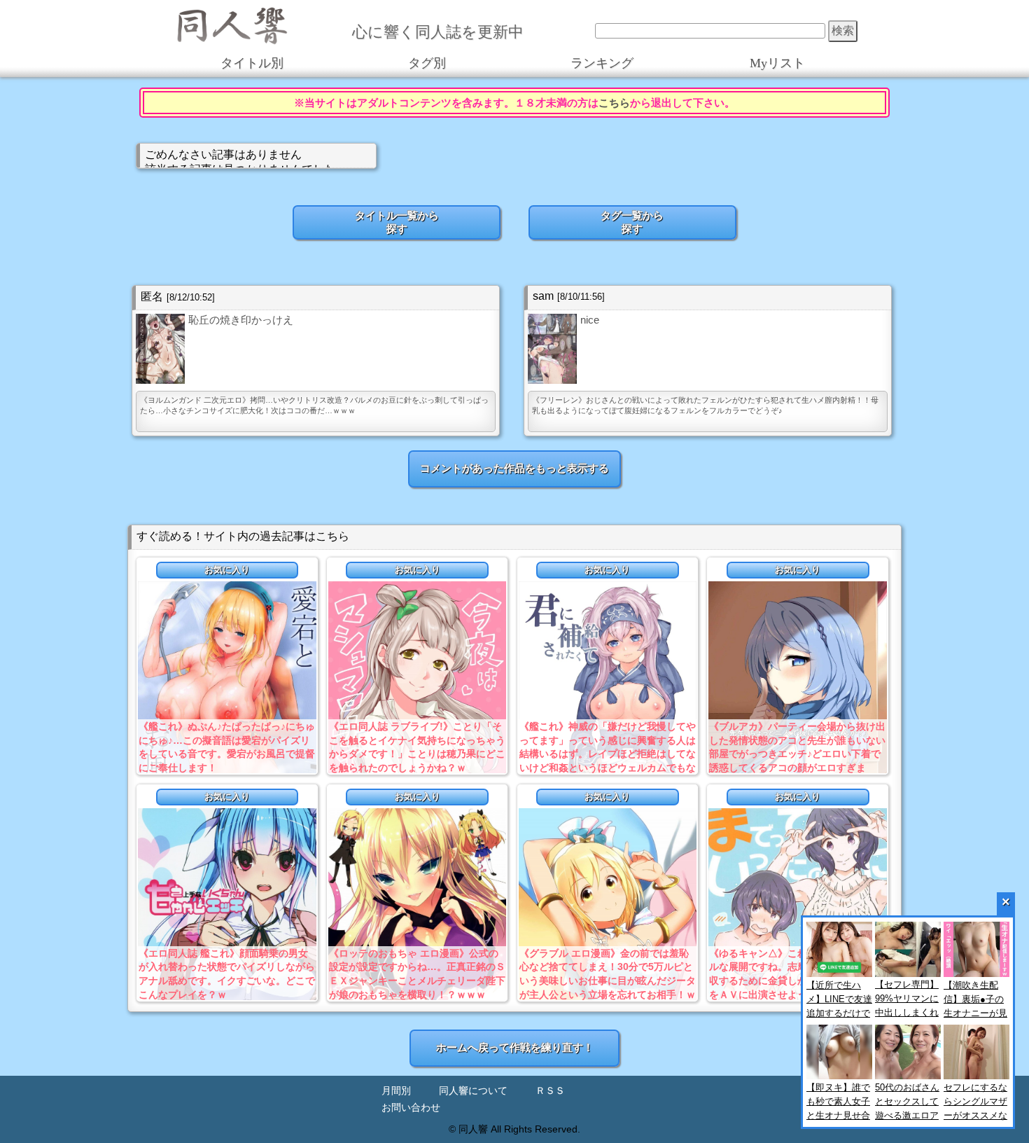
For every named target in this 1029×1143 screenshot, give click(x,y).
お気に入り (227, 569)
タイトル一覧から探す (397, 222)
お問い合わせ (411, 1107)
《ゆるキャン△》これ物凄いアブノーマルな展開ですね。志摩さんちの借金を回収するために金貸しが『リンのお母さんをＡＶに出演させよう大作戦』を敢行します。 (797, 980)
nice (589, 320)
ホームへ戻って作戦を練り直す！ (515, 1047)
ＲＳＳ (550, 1091)
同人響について (473, 1091)
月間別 (396, 1091)
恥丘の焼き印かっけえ (240, 320)
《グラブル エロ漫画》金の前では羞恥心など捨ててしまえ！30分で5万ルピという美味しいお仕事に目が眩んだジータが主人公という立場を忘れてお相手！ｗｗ (607, 980)
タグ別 (427, 63)
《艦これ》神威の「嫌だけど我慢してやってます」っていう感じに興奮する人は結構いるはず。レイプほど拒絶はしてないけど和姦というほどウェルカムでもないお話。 (607, 754)
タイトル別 (252, 63)
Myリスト (777, 63)
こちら (614, 103)
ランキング (602, 63)
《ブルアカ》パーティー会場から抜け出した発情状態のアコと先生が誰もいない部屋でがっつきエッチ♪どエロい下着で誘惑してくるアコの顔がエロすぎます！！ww (797, 754)
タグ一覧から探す (632, 222)
